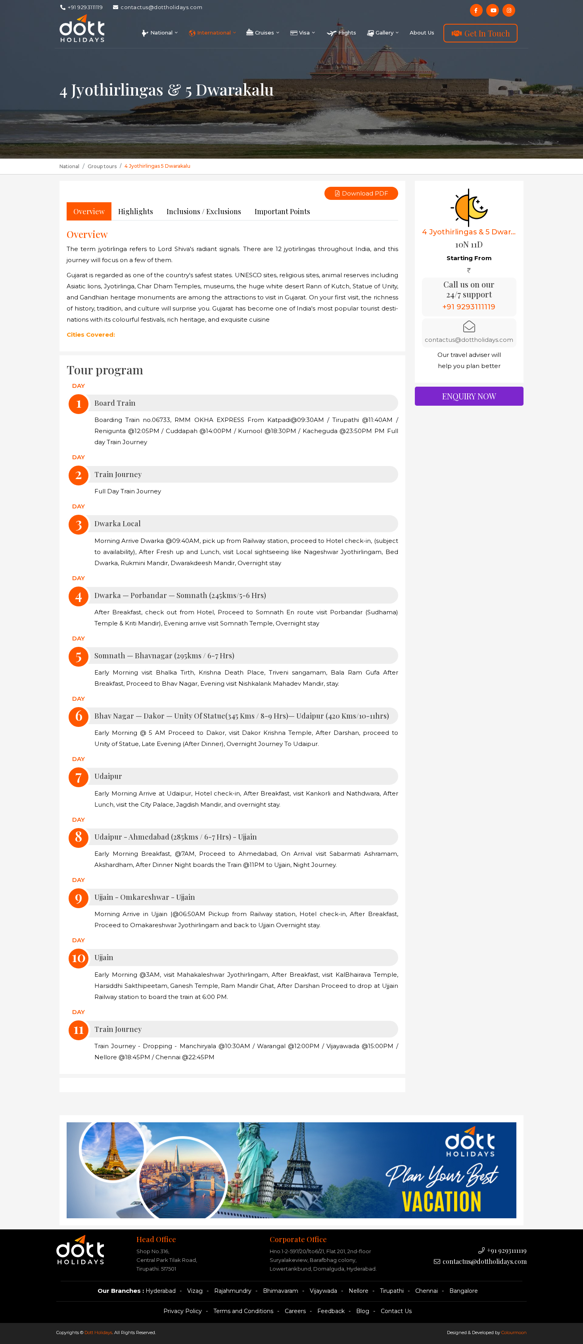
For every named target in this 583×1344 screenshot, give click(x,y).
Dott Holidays (98, 1332)
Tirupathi (392, 1290)
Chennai (426, 1290)
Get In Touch (486, 33)
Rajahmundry (232, 1290)
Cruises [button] (264, 32)
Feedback (331, 1311)
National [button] (161, 32)
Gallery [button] (384, 32)
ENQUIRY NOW (469, 396)
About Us (422, 32)
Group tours (102, 166)
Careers (295, 1311)
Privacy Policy (182, 1311)
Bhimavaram (280, 1290)
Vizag (195, 1290)
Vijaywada (323, 1290)
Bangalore (463, 1290)
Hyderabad (161, 1290)
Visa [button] (304, 32)
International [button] (214, 32)
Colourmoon (514, 1332)
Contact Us (396, 1311)
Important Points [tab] (282, 211)
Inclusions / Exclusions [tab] (204, 211)
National (69, 166)
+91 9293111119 (85, 7)
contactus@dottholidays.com (161, 7)
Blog (362, 1311)
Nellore (358, 1290)
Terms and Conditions (243, 1311)
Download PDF (364, 193)
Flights (346, 32)
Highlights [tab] (135, 211)
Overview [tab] (89, 211)
